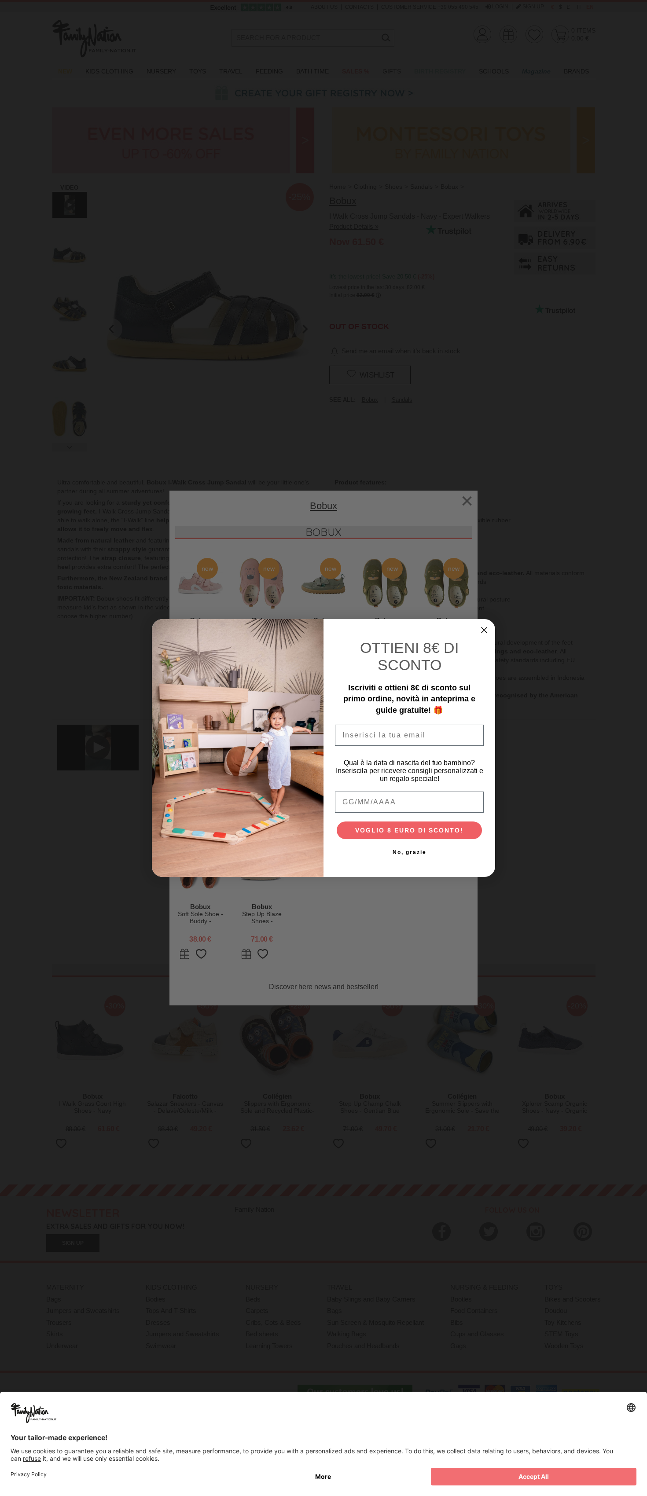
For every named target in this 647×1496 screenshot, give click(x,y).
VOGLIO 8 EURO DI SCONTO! (409, 830)
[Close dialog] (484, 630)
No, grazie (409, 852)
